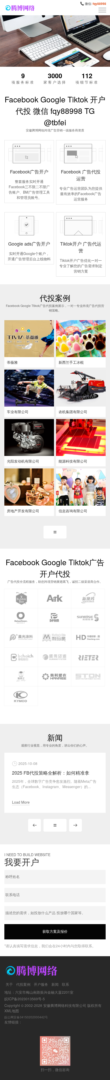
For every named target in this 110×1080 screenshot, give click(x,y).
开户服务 (41, 984)
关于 (9, 984)
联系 (65, 984)
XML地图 (11, 1010)
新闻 (55, 984)
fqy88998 (99, 3)
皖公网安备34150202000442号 (26, 1017)
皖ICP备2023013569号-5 (24, 998)
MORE (55, 532)
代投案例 (23, 984)
